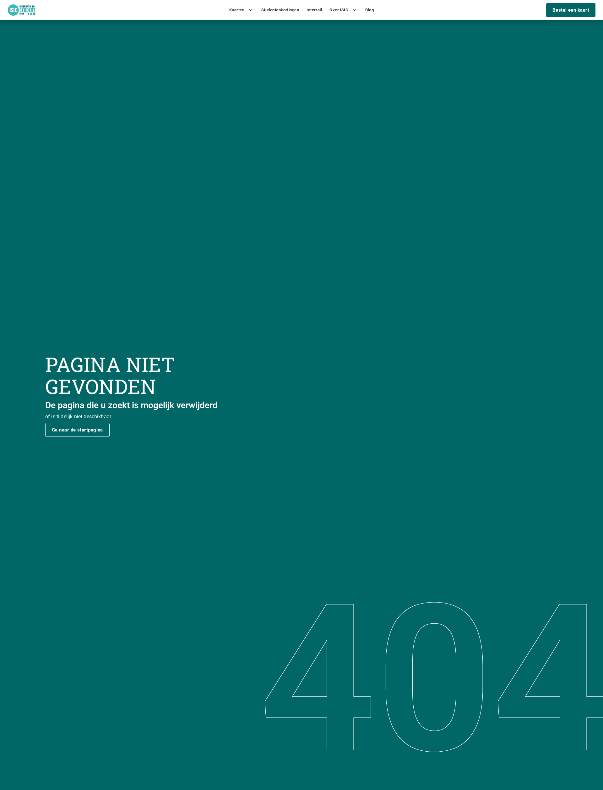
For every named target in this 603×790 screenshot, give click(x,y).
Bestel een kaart (570, 10)
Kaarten (236, 10)
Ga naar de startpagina (77, 430)
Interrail (314, 10)
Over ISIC (338, 10)
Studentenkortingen (280, 10)
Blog (369, 10)
